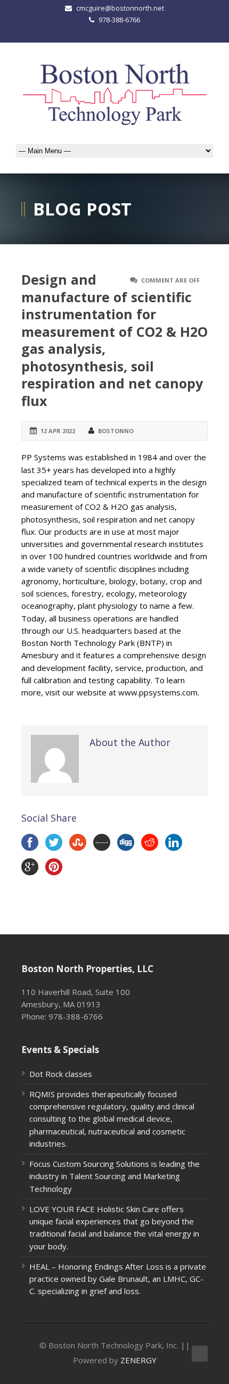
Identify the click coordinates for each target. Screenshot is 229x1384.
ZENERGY (138, 1360)
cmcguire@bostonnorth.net (120, 8)
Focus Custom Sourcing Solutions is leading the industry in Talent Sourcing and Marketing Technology (114, 1176)
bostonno (116, 431)
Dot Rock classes (60, 1073)
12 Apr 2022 (57, 431)
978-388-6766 (119, 19)
